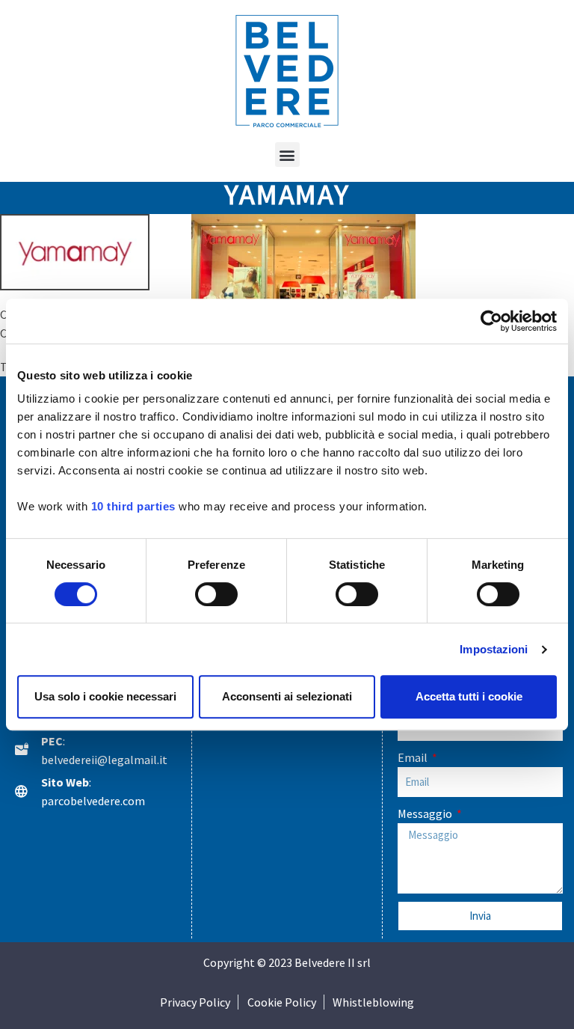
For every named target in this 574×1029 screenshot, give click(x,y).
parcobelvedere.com (93, 800)
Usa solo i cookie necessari (105, 696)
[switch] (216, 594)
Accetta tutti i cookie (469, 696)
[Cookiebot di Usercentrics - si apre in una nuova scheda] (491, 321)
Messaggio (426, 813)
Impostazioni (494, 649)
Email (414, 757)
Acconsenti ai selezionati (287, 696)
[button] (287, 154)
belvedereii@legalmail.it (104, 759)
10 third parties (133, 506)
